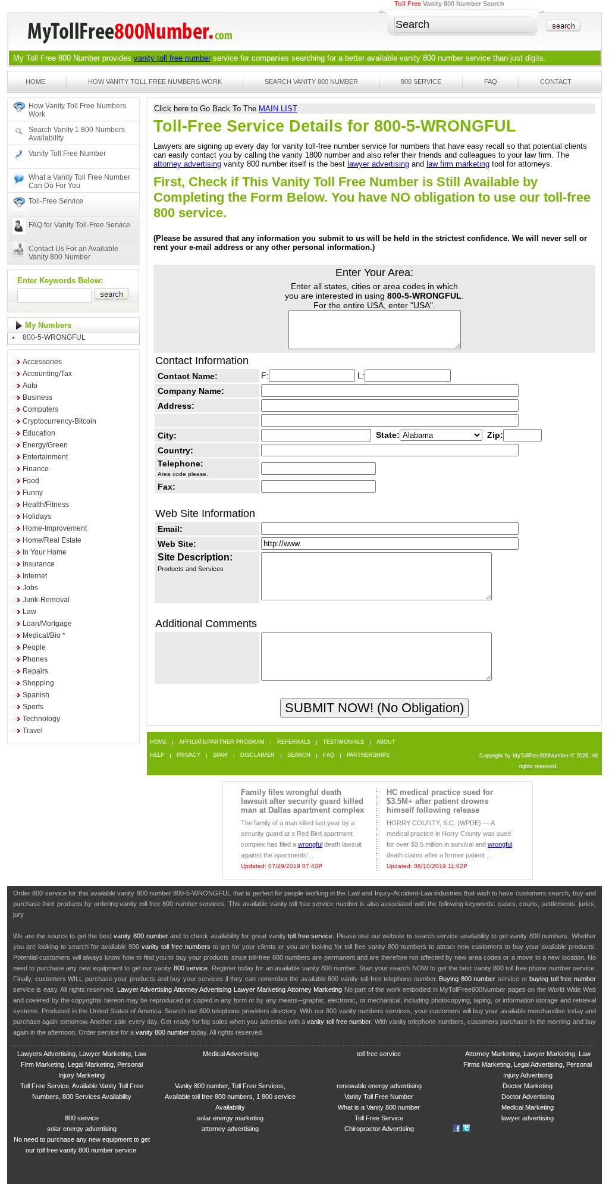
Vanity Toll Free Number (67, 153)
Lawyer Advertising (144, 989)
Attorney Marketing (314, 989)
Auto (30, 385)
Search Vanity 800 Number (311, 81)
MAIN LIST (278, 108)
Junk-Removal (46, 600)
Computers (40, 409)
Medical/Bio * (44, 635)
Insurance (39, 564)
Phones (35, 659)
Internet (35, 576)
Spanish (36, 695)
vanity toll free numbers (176, 946)
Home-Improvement (55, 528)
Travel (33, 730)
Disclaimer (257, 755)
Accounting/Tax (47, 373)
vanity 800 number (431, 58)
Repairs (35, 671)
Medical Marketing (527, 1107)
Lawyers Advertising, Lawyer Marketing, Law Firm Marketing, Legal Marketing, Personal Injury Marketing (81, 1064)
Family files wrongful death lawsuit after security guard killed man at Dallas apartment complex (302, 801)
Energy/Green (45, 445)
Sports (33, 707)
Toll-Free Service (56, 201)
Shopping (38, 683)
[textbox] (463, 25)
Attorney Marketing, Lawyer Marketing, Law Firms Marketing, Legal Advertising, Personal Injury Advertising (527, 1064)
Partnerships (368, 755)
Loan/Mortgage (47, 623)
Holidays (37, 516)
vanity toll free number (172, 58)
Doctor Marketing (528, 1085)
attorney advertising (187, 163)
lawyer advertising (378, 163)
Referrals (293, 742)
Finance (36, 469)
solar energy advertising (82, 1128)
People (34, 647)
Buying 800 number (467, 978)
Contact (556, 81)
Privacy (188, 755)
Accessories (42, 362)
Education (39, 433)
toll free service (310, 935)
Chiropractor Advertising (379, 1128)
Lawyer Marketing (259, 989)
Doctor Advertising (527, 1096)
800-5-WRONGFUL (54, 337)
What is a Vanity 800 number (379, 1107)
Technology (41, 719)
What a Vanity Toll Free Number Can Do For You (79, 181)
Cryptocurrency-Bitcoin (59, 421)
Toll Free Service (378, 1118)
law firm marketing (457, 163)
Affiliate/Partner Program (222, 742)
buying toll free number (562, 978)
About (385, 742)
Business (37, 397)
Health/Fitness (46, 504)
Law (29, 611)
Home (35, 81)
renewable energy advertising (379, 1085)
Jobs (30, 588)
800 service (191, 968)
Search (298, 755)
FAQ (490, 81)
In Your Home (45, 552)
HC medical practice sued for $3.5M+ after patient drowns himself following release (440, 801)
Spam (220, 755)
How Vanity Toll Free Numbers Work (155, 81)
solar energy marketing (230, 1118)
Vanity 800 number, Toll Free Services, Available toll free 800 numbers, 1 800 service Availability (230, 1096)
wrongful (310, 844)
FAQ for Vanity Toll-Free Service (79, 225)
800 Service (421, 81)
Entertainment (45, 457)
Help (157, 755)
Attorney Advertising (202, 989)
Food (31, 481)
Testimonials (343, 742)
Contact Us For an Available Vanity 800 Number (73, 253)
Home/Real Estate (52, 540)
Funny (33, 492)
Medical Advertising (230, 1053)
